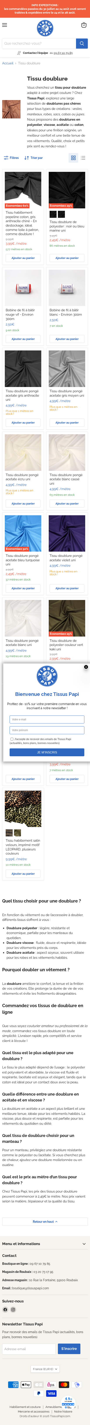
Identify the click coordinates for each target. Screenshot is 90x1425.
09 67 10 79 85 (63, 53)
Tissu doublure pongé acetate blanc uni (22, 643)
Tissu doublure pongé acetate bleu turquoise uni (23, 560)
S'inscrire (69, 1349)
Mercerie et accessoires (33, 1411)
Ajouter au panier (23, 258)
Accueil (7, 63)
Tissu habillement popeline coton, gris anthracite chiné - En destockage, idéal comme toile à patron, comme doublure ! (22, 223)
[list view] (83, 158)
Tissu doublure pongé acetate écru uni (22, 477)
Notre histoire (63, 1411)
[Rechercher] (82, 44)
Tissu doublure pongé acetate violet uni (66, 558)
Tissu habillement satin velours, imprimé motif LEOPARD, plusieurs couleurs (23, 847)
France (43, 1369)
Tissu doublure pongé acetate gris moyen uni (67, 393)
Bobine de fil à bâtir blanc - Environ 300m (66, 312)
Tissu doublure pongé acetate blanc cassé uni (66, 479)
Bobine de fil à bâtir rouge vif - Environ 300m (20, 314)
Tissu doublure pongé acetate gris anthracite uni (22, 395)
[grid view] (73, 158)
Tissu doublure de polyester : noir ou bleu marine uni (67, 226)
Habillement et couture (25, 1407)
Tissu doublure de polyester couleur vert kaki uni (66, 645)
